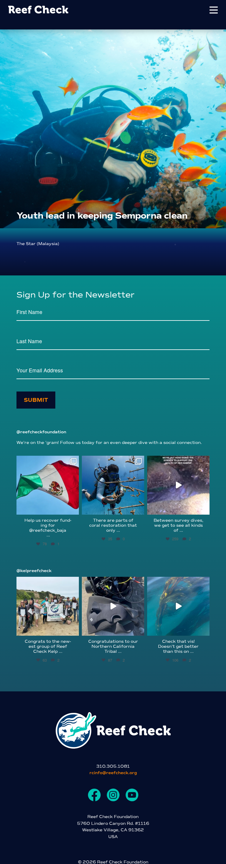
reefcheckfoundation (47, 461)
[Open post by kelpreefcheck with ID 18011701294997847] (178, 606)
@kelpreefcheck (33, 570)
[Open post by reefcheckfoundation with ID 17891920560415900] (47, 485)
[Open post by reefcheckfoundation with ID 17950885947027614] (113, 485)
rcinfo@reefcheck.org (113, 772)
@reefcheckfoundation (41, 432)
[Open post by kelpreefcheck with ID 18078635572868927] (47, 606)
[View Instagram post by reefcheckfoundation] (73, 509)
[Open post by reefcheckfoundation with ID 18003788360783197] (178, 485)
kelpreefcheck (47, 582)
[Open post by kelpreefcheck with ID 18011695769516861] (113, 606)
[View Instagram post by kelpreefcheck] (73, 630)
